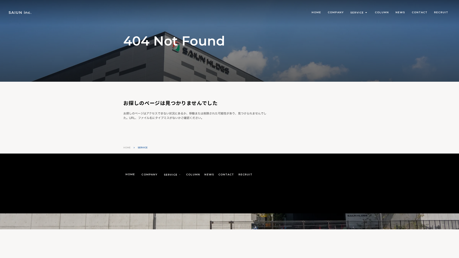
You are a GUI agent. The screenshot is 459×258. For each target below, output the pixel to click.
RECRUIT (441, 12)
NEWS (400, 12)
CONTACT (420, 12)
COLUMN (382, 12)
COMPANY (336, 12)
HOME (127, 147)
